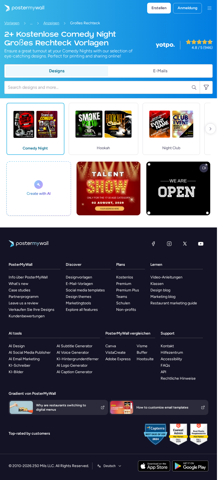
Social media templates (85, 290)
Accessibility (171, 359)
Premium (123, 283)
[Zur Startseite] (22, 8)
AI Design (17, 346)
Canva (110, 346)
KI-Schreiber (19, 365)
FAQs (165, 365)
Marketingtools (78, 303)
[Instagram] (169, 243)
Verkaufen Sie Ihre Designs (31, 309)
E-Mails (160, 70)
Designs (56, 70)
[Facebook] (153, 243)
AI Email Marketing (24, 359)
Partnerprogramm (24, 296)
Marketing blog (162, 296)
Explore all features (82, 309)
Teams (121, 296)
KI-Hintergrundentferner (78, 359)
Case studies (19, 290)
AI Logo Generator (72, 365)
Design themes (78, 296)
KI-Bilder (16, 372)
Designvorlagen (79, 277)
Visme (142, 346)
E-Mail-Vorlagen (79, 283)
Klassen (157, 283)
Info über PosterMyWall (28, 277)
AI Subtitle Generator (74, 346)
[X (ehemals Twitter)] (184, 243)
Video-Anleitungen (166, 277)
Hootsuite (145, 359)
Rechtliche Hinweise (178, 378)
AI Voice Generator (73, 352)
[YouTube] (200, 243)
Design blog (160, 290)
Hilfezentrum (172, 352)
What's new (18, 283)
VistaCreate (115, 352)
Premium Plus (127, 290)
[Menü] (209, 8)
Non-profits (126, 309)
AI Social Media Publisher (30, 352)
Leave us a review (23, 303)
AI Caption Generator (74, 372)
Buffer (142, 352)
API (163, 372)
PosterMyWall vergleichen (127, 333)
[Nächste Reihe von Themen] (210, 128)
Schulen (123, 303)
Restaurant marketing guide (173, 303)
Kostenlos (124, 277)
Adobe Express (118, 359)
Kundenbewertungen (27, 316)
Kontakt (167, 346)
